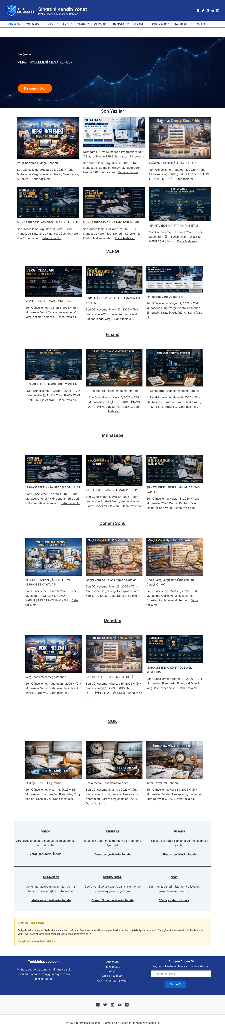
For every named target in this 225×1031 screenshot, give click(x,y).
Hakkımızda (112, 966)
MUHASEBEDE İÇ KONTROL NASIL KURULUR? (48, 222)
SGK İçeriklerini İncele (174, 900)
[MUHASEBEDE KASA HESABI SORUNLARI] (114, 202)
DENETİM (112, 831)
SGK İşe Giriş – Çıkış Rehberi (44, 783)
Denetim (99, 23)
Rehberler (119, 23)
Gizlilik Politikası (112, 976)
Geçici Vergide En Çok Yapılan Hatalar (111, 580)
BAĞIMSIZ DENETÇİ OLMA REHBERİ (172, 163)
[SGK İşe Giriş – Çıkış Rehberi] (53, 760)
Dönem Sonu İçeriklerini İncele (113, 900)
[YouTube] (212, 10)
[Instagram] (207, 10)
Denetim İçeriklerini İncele (112, 854)
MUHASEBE (51, 877)
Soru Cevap (159, 23)
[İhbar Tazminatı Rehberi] (174, 760)
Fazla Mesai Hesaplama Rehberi (107, 783)
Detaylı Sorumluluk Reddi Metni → (37, 941)
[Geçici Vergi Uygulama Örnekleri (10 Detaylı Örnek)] (174, 557)
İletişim (200, 23)
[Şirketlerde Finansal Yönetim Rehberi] (174, 367)
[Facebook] (198, 10)
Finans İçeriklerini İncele (180, 854)
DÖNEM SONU (112, 877)
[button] (40, 24)
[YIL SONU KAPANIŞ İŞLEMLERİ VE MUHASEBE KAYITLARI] (53, 557)
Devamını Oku (35, 88)
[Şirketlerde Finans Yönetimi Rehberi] (114, 367)
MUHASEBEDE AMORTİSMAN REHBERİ (112, 490)
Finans (81, 23)
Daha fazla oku (41, 179)
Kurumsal (181, 23)
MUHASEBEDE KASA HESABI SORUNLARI (111, 222)
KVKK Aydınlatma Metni (112, 980)
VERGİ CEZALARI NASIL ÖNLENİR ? (48, 301)
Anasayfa (14, 23)
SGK (65, 23)
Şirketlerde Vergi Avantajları (164, 296)
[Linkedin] (217, 10)
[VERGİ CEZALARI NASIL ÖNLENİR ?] (53, 281)
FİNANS (179, 831)
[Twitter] (202, 10)
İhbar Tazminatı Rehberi (162, 783)
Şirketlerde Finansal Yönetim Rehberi (174, 390)
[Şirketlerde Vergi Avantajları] (174, 279)
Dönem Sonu (112, 523)
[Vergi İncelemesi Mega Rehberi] (48, 138)
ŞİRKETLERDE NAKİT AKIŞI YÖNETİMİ (173, 225)
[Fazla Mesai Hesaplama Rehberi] (114, 760)
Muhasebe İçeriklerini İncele (51, 900)
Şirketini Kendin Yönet (62, 9)
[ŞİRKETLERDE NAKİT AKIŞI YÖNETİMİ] (180, 204)
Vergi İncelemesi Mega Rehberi (37, 163)
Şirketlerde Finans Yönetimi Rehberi (114, 390)
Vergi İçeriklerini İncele (45, 854)
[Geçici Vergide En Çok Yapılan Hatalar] (114, 557)
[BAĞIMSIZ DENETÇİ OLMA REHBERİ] (180, 138)
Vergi (51, 23)
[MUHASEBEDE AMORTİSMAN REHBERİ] (114, 470)
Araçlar (138, 23)
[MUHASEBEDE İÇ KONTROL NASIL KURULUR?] (48, 202)
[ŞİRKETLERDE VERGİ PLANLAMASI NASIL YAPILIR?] (114, 280)
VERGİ (112, 251)
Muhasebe (32, 23)
